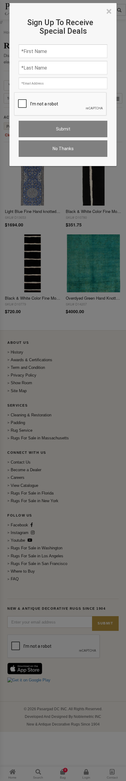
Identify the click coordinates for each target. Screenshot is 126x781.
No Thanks (63, 148)
